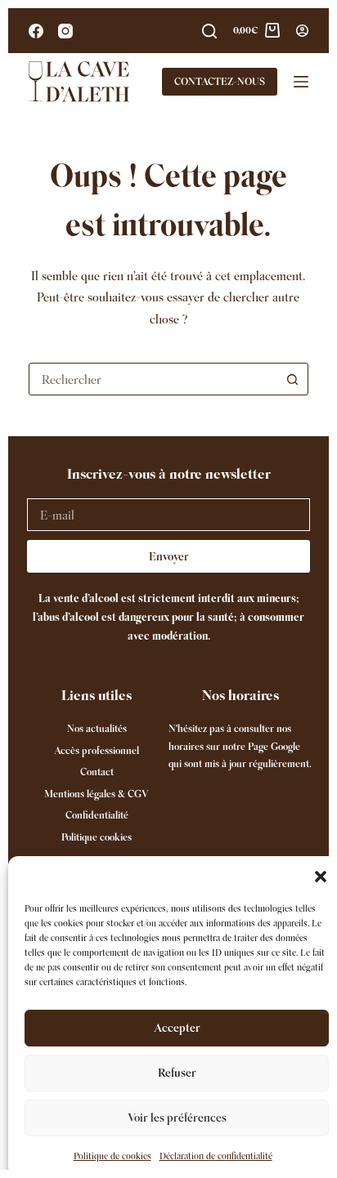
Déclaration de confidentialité (216, 1156)
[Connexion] (302, 31)
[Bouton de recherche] (292, 379)
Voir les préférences (177, 1117)
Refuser (177, 1072)
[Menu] (301, 81)
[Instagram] (65, 31)
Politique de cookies (112, 1156)
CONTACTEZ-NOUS (219, 81)
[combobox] (153, 379)
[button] (320, 876)
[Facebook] (36, 31)
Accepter (177, 1027)
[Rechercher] (209, 31)
